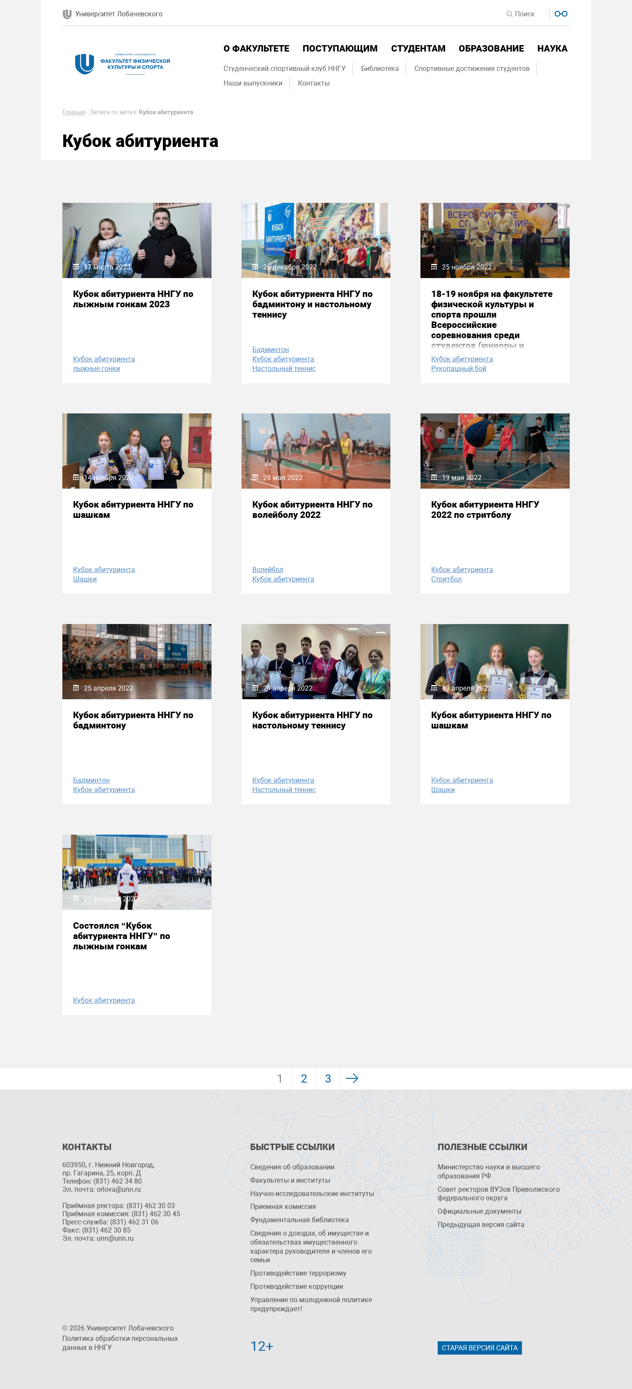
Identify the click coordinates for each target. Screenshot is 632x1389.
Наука (552, 48)
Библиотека (380, 68)
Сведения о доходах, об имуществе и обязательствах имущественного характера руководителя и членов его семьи (311, 1246)
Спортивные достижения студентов (472, 68)
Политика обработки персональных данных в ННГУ (120, 1343)
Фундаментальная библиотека (299, 1220)
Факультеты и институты (290, 1180)
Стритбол (446, 579)
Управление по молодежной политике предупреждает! (311, 1304)
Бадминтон (270, 350)
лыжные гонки (96, 368)
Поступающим (340, 48)
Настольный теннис (284, 368)
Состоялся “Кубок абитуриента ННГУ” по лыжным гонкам (121, 936)
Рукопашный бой (458, 368)
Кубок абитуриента (104, 359)
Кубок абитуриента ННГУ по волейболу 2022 (312, 509)
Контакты (314, 83)
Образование (491, 48)
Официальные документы (480, 1211)
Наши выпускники (253, 83)
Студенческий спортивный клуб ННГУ (285, 68)
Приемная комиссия (283, 1206)
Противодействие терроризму (298, 1273)
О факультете (256, 48)
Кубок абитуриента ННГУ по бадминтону (133, 720)
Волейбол (267, 570)
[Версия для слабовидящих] (560, 12)
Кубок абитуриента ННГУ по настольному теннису (312, 720)
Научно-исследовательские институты (312, 1194)
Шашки (85, 579)
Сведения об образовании (292, 1167)
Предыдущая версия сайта (481, 1225)
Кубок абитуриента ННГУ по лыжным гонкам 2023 (133, 299)
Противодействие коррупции (296, 1286)
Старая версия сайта (480, 1348)
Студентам (418, 48)
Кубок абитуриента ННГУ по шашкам (133, 509)
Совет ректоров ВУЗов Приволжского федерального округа (499, 1193)
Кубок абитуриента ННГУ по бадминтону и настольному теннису (312, 304)
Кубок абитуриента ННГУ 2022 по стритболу (485, 509)
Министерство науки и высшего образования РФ (489, 1171)
